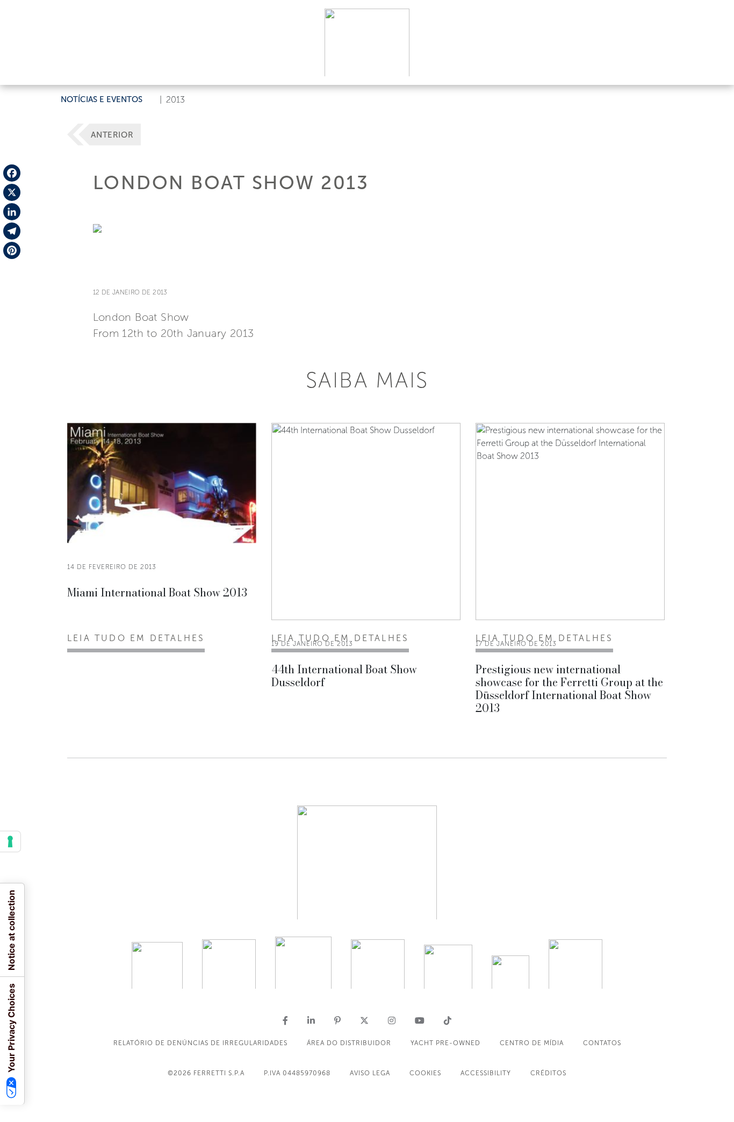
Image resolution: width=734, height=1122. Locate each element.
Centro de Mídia (532, 1043)
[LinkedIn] (11, 211)
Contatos (602, 1043)
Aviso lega (370, 1073)
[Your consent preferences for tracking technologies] (10, 841)
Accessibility (485, 1073)
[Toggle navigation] (713, 66)
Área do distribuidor (349, 1043)
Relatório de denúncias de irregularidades (200, 1043)
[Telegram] (11, 231)
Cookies (425, 1073)
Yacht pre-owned (445, 1043)
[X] (11, 192)
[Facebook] (11, 173)
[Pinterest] (11, 250)
